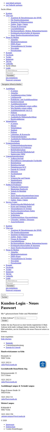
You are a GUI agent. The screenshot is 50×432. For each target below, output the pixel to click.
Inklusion (14, 172)
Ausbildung (10, 89)
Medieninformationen (19, 42)
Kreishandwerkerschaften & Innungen (25, 33)
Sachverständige (17, 213)
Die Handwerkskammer (20, 20)
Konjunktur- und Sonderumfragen (24, 198)
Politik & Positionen (13, 185)
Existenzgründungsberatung (21, 145)
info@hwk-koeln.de (9, 365)
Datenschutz (10, 427)
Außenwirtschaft (17, 158)
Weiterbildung (11, 121)
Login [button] (8, 68)
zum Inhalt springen (13, 3)
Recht (13, 176)
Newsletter (15, 48)
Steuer (13, 193)
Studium (14, 130)
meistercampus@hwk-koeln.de (13, 416)
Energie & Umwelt (18, 169)
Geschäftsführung (17, 29)
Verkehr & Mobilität (18, 191)
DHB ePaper (16, 44)
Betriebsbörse (16, 163)
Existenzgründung (13, 143)
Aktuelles (14, 40)
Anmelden (10, 75)
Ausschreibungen (17, 222)
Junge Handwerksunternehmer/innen (25, 35)
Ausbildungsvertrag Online (21, 95)
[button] (6, 9)
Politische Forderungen (19, 187)
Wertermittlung (16, 182)
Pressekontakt (16, 50)
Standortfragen (16, 180)
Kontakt (9, 53)
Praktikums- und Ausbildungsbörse (24, 99)
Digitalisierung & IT (18, 167)
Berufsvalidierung (17, 119)
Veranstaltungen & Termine (21, 46)
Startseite (9, 343)
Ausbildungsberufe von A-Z (21, 110)
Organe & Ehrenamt (18, 26)
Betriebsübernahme (18, 150)
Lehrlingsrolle (16, 97)
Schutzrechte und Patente (20, 178)
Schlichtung (15, 215)
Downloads (15, 141)
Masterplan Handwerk (19, 189)
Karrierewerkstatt (17, 102)
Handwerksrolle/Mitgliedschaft (22, 152)
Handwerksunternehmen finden (23, 211)
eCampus (14, 91)
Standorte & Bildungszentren (22, 22)
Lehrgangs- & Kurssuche (20, 134)
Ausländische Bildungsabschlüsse (24, 117)
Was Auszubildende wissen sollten (24, 106)
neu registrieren (12, 78)
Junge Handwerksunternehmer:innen (25, 196)
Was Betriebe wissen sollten (21, 108)
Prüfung (14, 113)
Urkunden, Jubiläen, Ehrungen (22, 220)
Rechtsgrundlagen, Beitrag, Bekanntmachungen (29, 31)
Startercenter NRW (18, 154)
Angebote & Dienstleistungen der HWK (26, 18)
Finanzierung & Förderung (21, 148)
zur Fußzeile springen (14, 5)
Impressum (10, 425)
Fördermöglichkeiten (19, 137)
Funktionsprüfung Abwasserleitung (24, 217)
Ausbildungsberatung (19, 104)
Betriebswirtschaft (18, 165)
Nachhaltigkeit (16, 174)
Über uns (9, 16)
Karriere (9, 13)
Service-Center (11, 202)
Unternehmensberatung (15, 156)
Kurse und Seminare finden (21, 206)
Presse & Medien (12, 37)
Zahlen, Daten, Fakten (19, 24)
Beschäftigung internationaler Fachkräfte (26, 161)
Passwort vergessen (13, 80)
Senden (4, 321)
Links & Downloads (18, 115)
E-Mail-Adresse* (7, 318)
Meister (13, 126)
